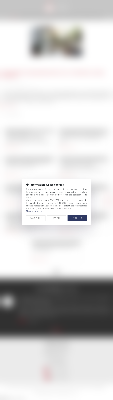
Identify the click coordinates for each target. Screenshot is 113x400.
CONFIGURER (36, 218)
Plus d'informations (34, 211)
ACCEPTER (77, 218)
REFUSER (56, 218)
